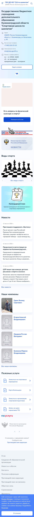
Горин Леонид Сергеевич (19, 302)
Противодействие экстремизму (13, 482)
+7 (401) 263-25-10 (10, 45)
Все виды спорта (17, 180)
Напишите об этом (17, 119)
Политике (4, 508)
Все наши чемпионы (9, 366)
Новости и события (8, 466)
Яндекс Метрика (7, 499)
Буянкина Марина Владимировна (20, 352)
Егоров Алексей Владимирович (20, 318)
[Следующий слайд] (31, 180)
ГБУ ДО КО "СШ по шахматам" (17, 2)
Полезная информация (10, 474)
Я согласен (17, 513)
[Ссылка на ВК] (17, 74)
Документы (5, 494)
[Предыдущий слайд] (15, 431)
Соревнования (6, 490)
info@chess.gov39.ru (11, 51)
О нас (3, 456)
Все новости (6, 287)
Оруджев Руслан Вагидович (20, 335)
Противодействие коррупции (17, 442)
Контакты (5, 470)
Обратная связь (7, 486)
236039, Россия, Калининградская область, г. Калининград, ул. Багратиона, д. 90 (18, 37)
